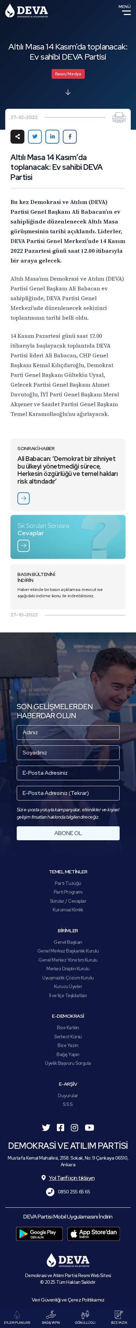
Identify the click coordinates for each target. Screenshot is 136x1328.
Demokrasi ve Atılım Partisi (26, 10)
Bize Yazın (68, 1045)
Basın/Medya (68, 74)
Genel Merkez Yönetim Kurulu (68, 960)
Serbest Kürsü (68, 1037)
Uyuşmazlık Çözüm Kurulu (68, 978)
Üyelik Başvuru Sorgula (68, 1063)
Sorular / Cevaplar (68, 901)
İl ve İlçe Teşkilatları (68, 996)
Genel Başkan (68, 942)
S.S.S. (68, 1104)
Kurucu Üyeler (68, 986)
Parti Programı (68, 892)
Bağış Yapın (68, 1054)
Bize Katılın (68, 1028)
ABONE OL (68, 833)
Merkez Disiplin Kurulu (67, 969)
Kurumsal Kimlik (68, 910)
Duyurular (68, 1096)
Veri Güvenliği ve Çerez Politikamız (68, 1300)
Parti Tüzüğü (68, 883)
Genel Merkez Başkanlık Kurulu (68, 951)
